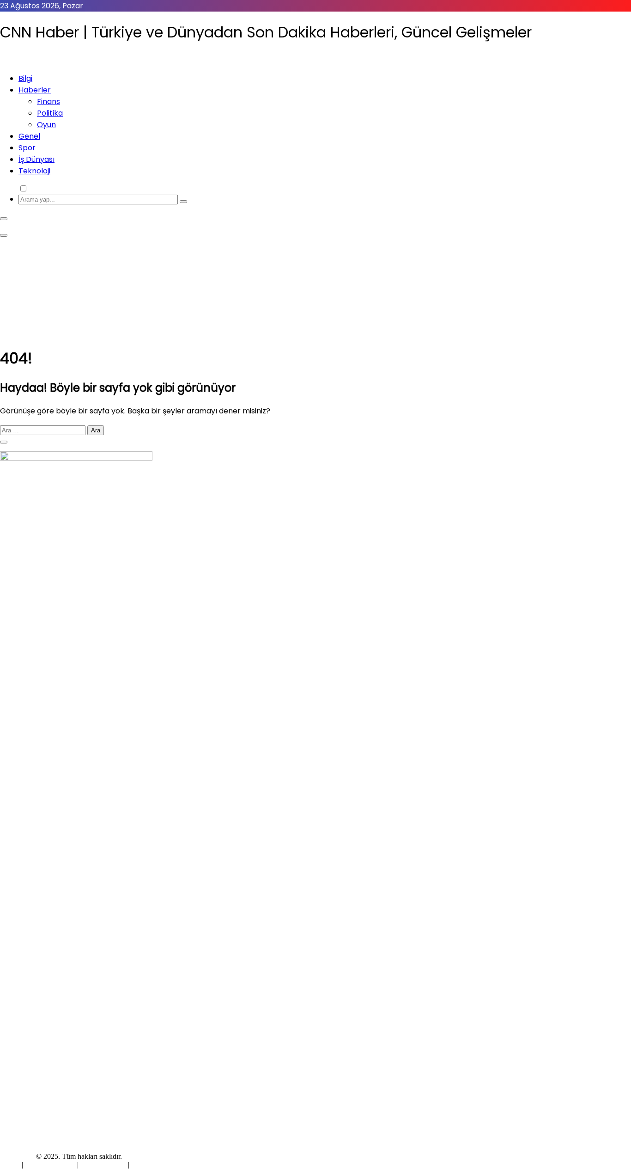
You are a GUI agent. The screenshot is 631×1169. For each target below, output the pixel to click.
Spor (27, 147)
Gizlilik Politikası (51, 1165)
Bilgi (25, 78)
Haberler (34, 90)
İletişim (141, 1165)
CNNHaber (17, 1156)
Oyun (46, 124)
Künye (11, 1165)
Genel (29, 136)
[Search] (183, 201)
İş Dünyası (36, 159)
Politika (50, 113)
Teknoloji (34, 171)
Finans (48, 101)
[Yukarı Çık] (3, 442)
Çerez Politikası (103, 1165)
